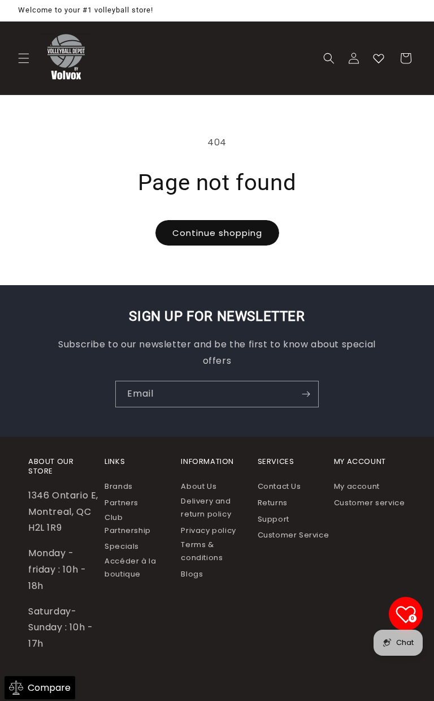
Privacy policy (208, 530)
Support (273, 519)
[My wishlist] (378, 58)
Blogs (192, 574)
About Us (198, 486)
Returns (273, 502)
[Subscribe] (305, 394)
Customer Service (293, 535)
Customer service (369, 502)
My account (357, 486)
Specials (122, 546)
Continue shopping (217, 233)
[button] (23, 58)
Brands (119, 486)
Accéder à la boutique (130, 567)
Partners (121, 502)
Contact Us (279, 486)
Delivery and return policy (206, 507)
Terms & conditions (202, 551)
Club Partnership (128, 524)
